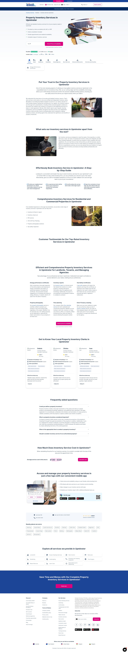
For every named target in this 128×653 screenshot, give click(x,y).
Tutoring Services (62, 630)
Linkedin (97, 624)
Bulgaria (93, 644)
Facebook (76, 624)
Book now (64, 586)
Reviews (44, 602)
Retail (34, 62)
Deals (64, 4)
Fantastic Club (50, 4)
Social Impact (29, 613)
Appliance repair (62, 621)
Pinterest (85, 624)
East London (48, 531)
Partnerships (28, 620)
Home (29, 62)
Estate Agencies (57, 62)
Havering (29, 527)
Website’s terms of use (47, 616)
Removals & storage (63, 612)
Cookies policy (45, 619)
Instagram (93, 624)
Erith (98, 527)
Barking (62, 531)
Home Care (61, 633)
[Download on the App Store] (63, 498)
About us (44, 600)
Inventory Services (30, 12)
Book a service (97, 4)
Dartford (29, 534)
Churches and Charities (90, 62)
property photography (37, 305)
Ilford (55, 531)
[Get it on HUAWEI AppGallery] (80, 498)
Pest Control (72, 555)
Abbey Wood (78, 531)
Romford (57, 527)
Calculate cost (83, 459)
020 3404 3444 (39, 517)
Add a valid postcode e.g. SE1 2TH (33, 50)
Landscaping (52, 559)
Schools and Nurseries (77, 62)
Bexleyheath (37, 534)
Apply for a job (57, 4)
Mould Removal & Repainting (73, 563)
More (67, 4)
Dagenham (91, 527)
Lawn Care (52, 563)
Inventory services (63, 616)
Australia (37, 644)
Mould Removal (62, 635)
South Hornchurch (47, 527)
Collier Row (72, 527)
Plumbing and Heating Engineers (74, 559)
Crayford (94, 531)
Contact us (44, 604)
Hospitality (48, 62)
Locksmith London (63, 623)
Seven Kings (39, 531)
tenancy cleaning (81, 308)
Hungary (80, 644)
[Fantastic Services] (31, 4)
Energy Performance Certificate (35, 67)
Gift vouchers (29, 611)
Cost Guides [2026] (30, 600)
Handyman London (63, 625)
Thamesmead (30, 531)
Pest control (61, 619)
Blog (27, 622)
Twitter (80, 624)
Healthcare (40, 62)
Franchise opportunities (31, 618)
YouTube (89, 624)
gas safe (80, 285)
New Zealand (51, 644)
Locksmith (32, 555)
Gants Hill (86, 531)
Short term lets (66, 62)
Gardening (32, 559)
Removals (90, 555)
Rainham (64, 527)
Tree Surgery (91, 559)
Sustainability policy (46, 612)
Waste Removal (34, 563)
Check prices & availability (64, 323)
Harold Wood (37, 527)
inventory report (59, 285)
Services (41, 4)
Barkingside (69, 531)
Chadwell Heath (82, 527)
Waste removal (62, 614)
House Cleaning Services (55, 555)
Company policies (46, 610)
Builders (60, 610)
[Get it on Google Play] (72, 498)
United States (66, 644)
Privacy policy (45, 614)
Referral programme (30, 616)
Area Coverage (29, 624)
